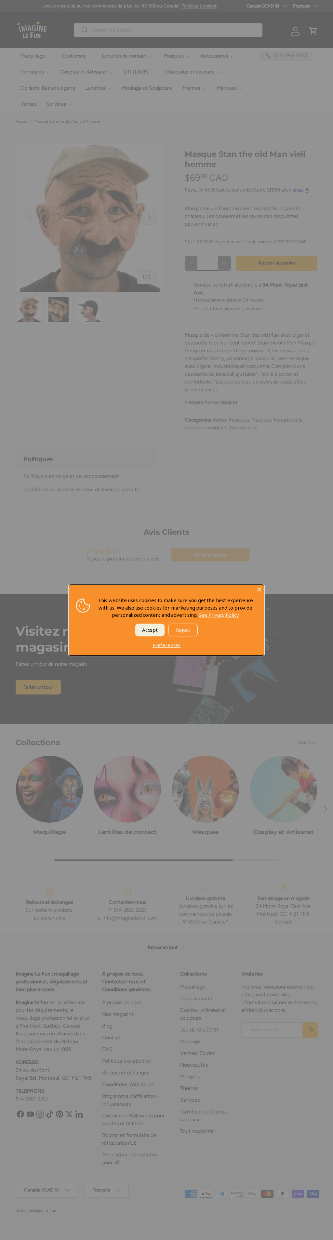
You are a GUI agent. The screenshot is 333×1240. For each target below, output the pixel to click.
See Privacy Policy (219, 615)
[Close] (259, 589)
